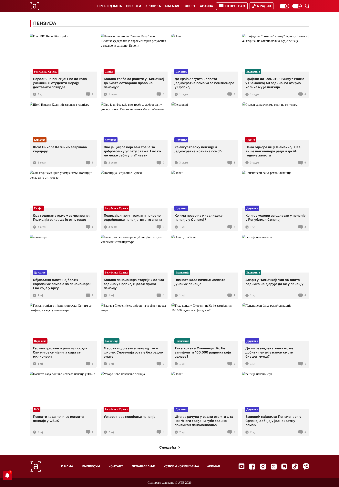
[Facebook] (252, 466)
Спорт (190, 6)
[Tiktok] (295, 466)
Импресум (91, 466)
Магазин (172, 6)
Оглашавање (143, 466)
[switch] (284, 6)
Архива (206, 6)
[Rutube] (284, 466)
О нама (67, 466)
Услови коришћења (181, 466)
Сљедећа (168, 447)
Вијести (133, 6)
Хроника (153, 6)
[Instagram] (263, 466)
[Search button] (307, 6)
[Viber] (306, 466)
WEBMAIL (214, 466)
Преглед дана (109, 6)
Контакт (115, 466)
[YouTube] (241, 466)
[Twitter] (274, 466)
